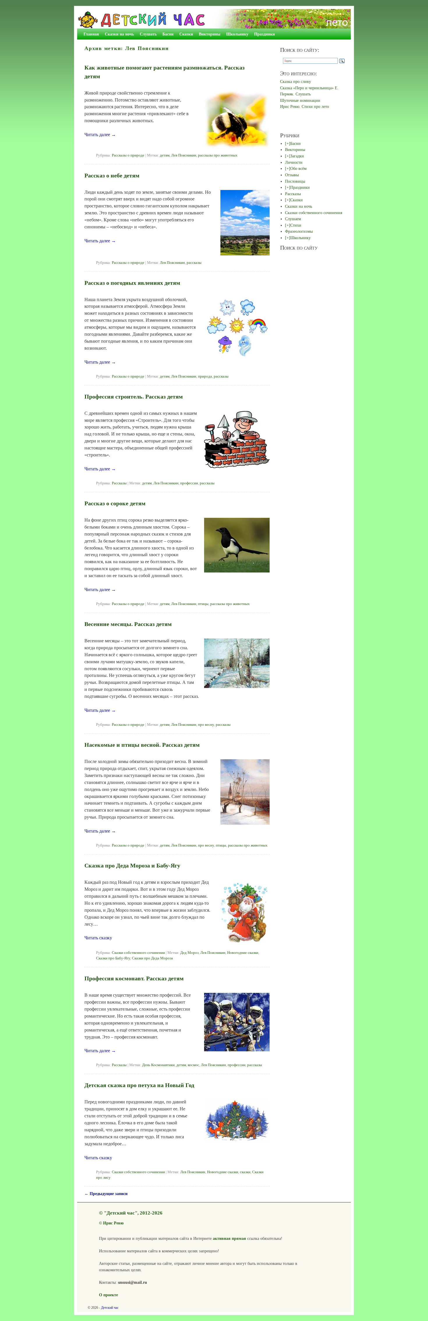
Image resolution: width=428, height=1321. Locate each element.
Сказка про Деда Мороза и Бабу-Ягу (132, 865)
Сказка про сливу (295, 81)
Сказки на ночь (119, 34)
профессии (189, 483)
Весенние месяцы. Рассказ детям (128, 624)
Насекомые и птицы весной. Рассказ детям (142, 745)
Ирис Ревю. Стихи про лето (304, 106)
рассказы (194, 263)
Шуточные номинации (300, 100)
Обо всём (298, 168)
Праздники (264, 34)
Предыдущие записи (106, 1193)
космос (193, 1065)
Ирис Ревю (113, 1223)
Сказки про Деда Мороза (152, 958)
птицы (203, 604)
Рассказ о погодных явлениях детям (132, 283)
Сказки (186, 34)
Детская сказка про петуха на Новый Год (139, 1085)
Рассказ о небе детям (111, 175)
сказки (245, 1172)
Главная (91, 34)
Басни (168, 34)
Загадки (297, 156)
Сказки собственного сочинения (138, 953)
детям (164, 155)
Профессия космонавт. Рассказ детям (134, 978)
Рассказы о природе (128, 155)
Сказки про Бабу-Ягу (113, 958)
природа (205, 376)
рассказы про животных (218, 155)
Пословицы (295, 181)
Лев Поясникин (183, 155)
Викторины (209, 34)
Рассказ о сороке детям (115, 503)
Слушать (148, 34)
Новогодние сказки (242, 953)
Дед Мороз (189, 953)
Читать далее (100, 134)
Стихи (295, 225)
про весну (206, 725)
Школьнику (237, 34)
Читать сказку (98, 937)
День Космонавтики (158, 1065)
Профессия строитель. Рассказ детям (133, 396)
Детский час (110, 1308)
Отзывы (292, 175)
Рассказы (119, 483)
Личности (294, 162)
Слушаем (293, 218)
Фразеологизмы (299, 231)
